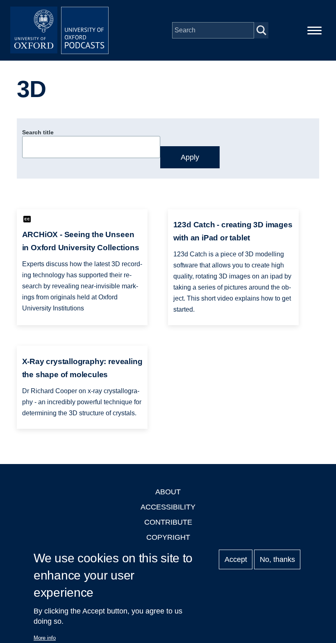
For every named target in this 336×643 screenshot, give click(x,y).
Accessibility (168, 507)
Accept (236, 559)
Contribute (168, 522)
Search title (38, 132)
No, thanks (277, 559)
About (168, 492)
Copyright (168, 537)
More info (45, 638)
